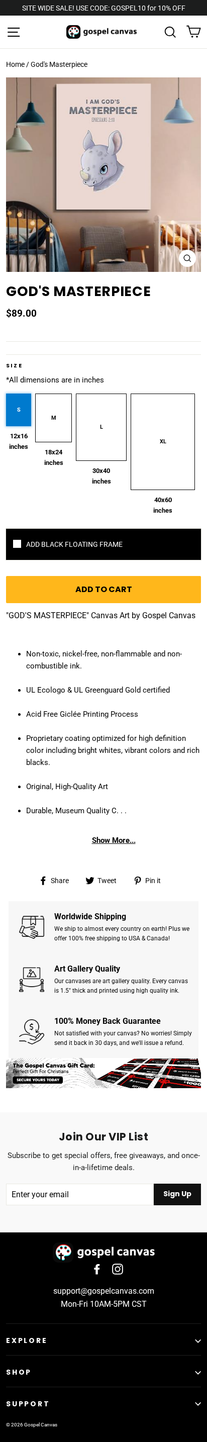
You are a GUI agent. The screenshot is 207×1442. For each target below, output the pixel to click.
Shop (19, 1372)
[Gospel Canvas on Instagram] (117, 1269)
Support (28, 1404)
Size (14, 365)
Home (15, 64)
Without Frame (103, 544)
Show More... (114, 840)
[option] (103, 174)
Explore (27, 1340)
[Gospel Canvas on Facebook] (96, 1269)
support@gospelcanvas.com (103, 1291)
